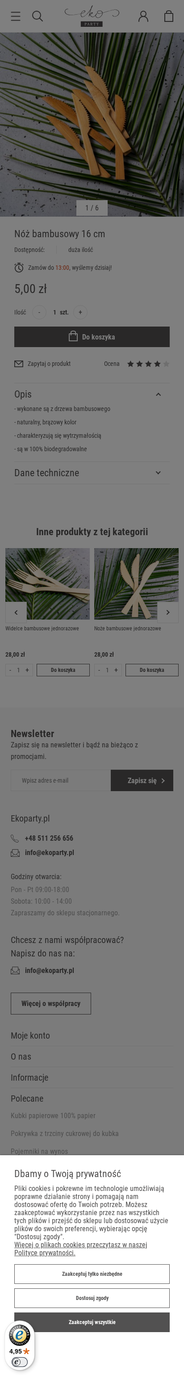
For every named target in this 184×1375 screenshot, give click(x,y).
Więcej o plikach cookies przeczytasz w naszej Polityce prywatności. (80, 1249)
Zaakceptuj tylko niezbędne (92, 1274)
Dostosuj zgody (92, 1298)
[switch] (20, 1362)
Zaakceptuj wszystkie (92, 1322)
